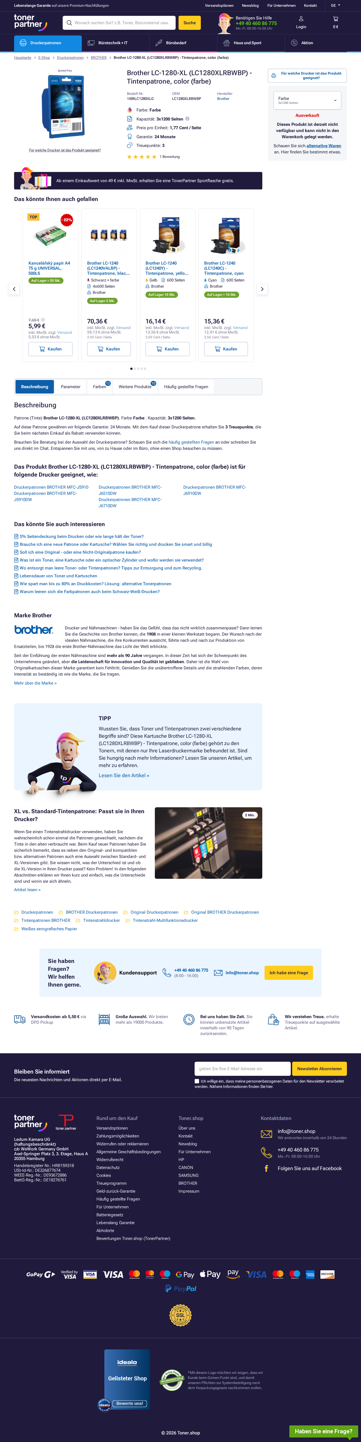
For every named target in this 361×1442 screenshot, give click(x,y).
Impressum (189, 1191)
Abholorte (105, 1230)
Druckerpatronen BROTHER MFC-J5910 (51, 487)
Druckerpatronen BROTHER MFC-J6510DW (130, 490)
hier (269, 1086)
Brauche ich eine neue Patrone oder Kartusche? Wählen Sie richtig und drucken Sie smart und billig (116, 544)
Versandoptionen (219, 5)
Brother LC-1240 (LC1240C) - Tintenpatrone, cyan (224, 268)
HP (181, 1159)
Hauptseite (22, 57)
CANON (186, 1167)
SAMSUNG (189, 1175)
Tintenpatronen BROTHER (45, 920)
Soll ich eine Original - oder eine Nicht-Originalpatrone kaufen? (80, 552)
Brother (223, 99)
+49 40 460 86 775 (256, 23)
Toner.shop (191, 1118)
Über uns (187, 1128)
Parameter (70, 386)
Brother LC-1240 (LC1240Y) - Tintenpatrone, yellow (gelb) (167, 271)
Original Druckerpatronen (154, 912)
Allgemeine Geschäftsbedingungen (128, 1151)
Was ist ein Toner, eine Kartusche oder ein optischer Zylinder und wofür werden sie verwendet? (112, 560)
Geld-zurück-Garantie (115, 1191)
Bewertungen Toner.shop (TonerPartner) (133, 1238)
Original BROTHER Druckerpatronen (225, 912)
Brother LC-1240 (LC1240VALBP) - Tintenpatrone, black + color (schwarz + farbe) (107, 273)
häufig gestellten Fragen (191, 442)
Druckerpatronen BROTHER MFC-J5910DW (45, 496)
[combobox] (307, 100)
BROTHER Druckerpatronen (92, 912)
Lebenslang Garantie (115, 1222)
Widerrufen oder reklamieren (122, 1143)
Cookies (103, 1175)
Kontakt (310, 5)
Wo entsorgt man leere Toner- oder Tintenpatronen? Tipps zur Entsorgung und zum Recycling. (111, 568)
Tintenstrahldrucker (101, 920)
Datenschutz (108, 1167)
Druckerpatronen (70, 57)
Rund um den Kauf (116, 1118)
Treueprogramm (111, 1183)
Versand (64, 332)
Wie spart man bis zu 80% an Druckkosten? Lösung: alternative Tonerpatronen (95, 583)
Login (301, 26)
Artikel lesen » (27, 889)
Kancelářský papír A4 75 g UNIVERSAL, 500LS (49, 268)
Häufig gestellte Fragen (186, 386)
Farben (99, 386)
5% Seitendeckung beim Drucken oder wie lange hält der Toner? (82, 536)
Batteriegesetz (109, 1214)
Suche (190, 22)
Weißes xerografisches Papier (49, 928)
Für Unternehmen (281, 5)
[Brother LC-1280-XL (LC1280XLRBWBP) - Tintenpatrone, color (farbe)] (65, 139)
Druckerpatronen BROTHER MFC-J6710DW (130, 502)
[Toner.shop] (30, 22)
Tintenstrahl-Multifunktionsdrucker (165, 920)
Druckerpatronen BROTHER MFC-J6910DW (214, 490)
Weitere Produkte (135, 386)
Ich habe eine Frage (289, 972)
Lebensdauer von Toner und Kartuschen (58, 575)
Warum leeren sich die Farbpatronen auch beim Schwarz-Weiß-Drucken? (90, 591)
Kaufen (55, 349)
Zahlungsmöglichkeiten (117, 1136)
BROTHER (99, 57)
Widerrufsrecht (110, 1159)
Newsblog (250, 5)
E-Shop (44, 57)
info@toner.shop (242, 972)
